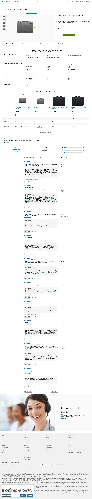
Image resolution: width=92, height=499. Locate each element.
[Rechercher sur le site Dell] (38, 1)
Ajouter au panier (19, 114)
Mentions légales (70, 450)
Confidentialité (25, 464)
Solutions (3, 450)
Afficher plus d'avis (28, 391)
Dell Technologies (4, 462)
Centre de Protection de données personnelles (75, 452)
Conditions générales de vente (16, 464)
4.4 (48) (62, 17)
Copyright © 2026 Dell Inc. (6, 464)
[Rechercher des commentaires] (41, 157)
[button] (71, 1)
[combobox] (26, 1)
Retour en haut (54, 391)
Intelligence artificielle (5, 447)
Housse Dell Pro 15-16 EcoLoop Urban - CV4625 (42, 108)
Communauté (70, 437)
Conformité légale (63, 464)
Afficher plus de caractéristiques (45, 132)
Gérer (6, 495)
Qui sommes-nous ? (27, 447)
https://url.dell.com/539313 (29, 200)
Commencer (63, 418)
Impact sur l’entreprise (27, 457)
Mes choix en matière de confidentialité (35, 464)
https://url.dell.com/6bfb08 (50, 291)
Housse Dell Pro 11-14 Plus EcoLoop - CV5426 (60, 108)
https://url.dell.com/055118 (35, 225)
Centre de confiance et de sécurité (73, 454)
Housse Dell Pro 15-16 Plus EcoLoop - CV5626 (79, 108)
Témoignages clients (27, 459)
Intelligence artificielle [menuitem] (5, 3)
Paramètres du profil (27, 440)
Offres (3, 454)
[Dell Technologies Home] (5, 1)
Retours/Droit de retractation (50, 440)
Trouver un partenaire (49, 447)
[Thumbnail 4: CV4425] (4, 26)
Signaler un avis (33, 181)
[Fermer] (33, 486)
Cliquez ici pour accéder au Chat (81, 483)
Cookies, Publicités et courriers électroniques (52, 464)
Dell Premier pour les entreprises (85, 3)
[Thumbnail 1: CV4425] (4, 16)
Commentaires (6, 140)
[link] (78, 1)
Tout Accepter (30, 495)
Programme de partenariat (50, 450)
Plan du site (3, 437)
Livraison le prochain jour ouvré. (36, 487)
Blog (68, 447)
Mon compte (26, 437)
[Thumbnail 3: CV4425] (4, 22)
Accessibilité (70, 464)
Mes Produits (26, 442)
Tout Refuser (23, 495)
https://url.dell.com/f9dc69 (51, 200)
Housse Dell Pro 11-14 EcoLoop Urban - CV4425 (23, 108)
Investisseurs (26, 452)
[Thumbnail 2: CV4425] (4, 19)
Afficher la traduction (27, 217)
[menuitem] (14, 4)
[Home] (2, 9)
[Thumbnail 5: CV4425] (4, 29)
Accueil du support (49, 437)
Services (3, 452)
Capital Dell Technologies (27, 450)
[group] (29, 28)
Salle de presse (26, 454)
